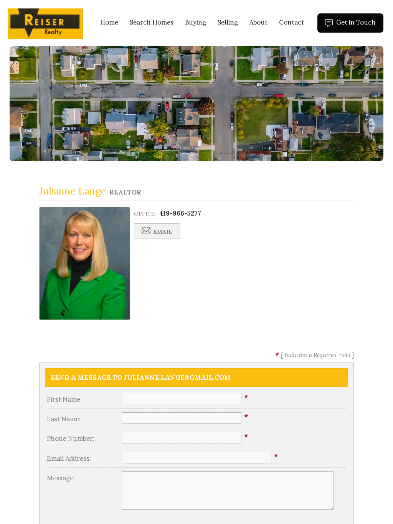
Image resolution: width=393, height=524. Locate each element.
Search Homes (151, 22)
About (258, 22)
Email (162, 231)
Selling (228, 22)
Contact (291, 22)
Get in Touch (359, 25)
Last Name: (64, 419)
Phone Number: (70, 438)
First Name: (64, 399)
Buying (195, 22)
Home (109, 22)
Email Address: (69, 458)
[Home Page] (45, 23)
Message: (61, 478)
